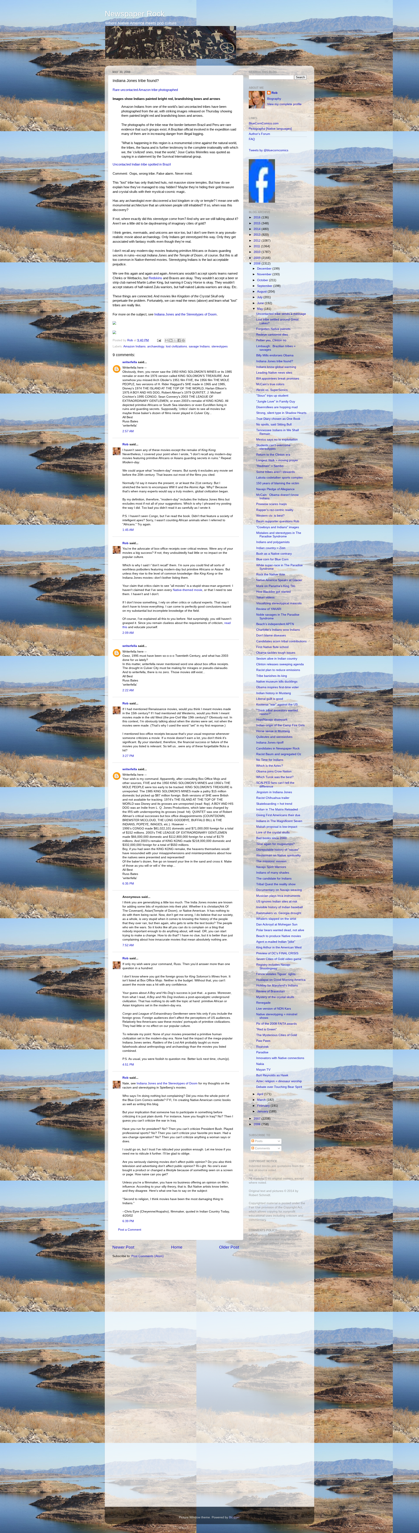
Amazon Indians (134, 346)
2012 (257, 240)
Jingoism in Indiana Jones (274, 792)
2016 (257, 217)
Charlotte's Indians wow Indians (278, 629)
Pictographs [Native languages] (270, 128)
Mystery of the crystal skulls (275, 997)
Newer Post (123, 1247)
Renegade (263, 1002)
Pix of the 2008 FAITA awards (276, 1023)
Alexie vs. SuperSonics (272, 390)
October (263, 280)
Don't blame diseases (271, 635)
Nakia (260, 1064)
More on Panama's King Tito (275, 586)
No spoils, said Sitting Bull (274, 424)
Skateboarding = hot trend (274, 803)
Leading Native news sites (274, 372)
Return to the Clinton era (273, 454)
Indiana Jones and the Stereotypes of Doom (185, 314)
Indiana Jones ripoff (269, 742)
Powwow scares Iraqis (271, 504)
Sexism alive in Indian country (276, 658)
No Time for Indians (269, 759)
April (260, 1094)
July (260, 297)
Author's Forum (259, 134)
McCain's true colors (270, 384)
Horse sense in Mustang (273, 731)
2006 (257, 1124)
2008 (257, 263)
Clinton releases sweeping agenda (280, 664)
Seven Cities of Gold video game (278, 959)
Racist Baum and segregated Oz (278, 754)
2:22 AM (128, 690)
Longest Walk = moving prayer (277, 460)
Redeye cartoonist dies (272, 334)
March (262, 1099)
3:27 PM (128, 756)
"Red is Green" (266, 1029)
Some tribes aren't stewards (275, 472)
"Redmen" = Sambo (269, 466)
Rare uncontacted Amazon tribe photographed (145, 90)
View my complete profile (284, 104)
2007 (257, 1118)
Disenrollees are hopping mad (277, 407)
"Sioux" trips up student (272, 395)
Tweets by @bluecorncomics (268, 150)
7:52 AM (128, 945)
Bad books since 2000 (271, 838)
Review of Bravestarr (270, 991)
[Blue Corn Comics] (262, 201)
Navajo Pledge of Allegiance (275, 489)
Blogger (234, 1517)
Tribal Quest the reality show (275, 884)
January (263, 1111)
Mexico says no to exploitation (277, 439)
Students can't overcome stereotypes (273, 447)
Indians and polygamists (273, 542)
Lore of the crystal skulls (273, 832)
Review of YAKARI (268, 609)
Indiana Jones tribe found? (274, 361)
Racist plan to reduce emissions (278, 670)
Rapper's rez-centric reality (274, 510)
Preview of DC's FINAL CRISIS (277, 953)
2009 (257, 258)
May (260, 308)
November (264, 274)
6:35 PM (128, 883)
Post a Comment (129, 1229)
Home (176, 1247)
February (264, 1105)
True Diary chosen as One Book (278, 418)
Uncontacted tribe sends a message (281, 313)
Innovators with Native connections (280, 1058)
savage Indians (199, 346)
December (264, 268)
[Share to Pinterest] (183, 340)
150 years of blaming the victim (277, 483)
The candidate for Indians (274, 878)
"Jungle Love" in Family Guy (275, 401)
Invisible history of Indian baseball (279, 907)
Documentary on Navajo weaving (279, 890)
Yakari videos (265, 597)
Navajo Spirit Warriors (271, 867)
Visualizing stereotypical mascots (279, 603)
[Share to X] (175, 340)
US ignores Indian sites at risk (276, 901)
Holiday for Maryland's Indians (277, 985)
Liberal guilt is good (269, 698)
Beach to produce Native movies (278, 936)
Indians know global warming (276, 367)
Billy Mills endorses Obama (275, 355)
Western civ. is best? (270, 515)
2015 (257, 223)
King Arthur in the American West (279, 947)
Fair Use (255, 1207)
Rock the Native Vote (270, 574)
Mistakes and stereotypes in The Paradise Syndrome (278, 534)
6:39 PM (128, 1221)
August (262, 291)
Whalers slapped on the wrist (276, 918)
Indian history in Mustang (273, 693)
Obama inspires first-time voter (277, 687)
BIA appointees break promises (277, 378)
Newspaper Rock (135, 13)
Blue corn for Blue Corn (272, 559)
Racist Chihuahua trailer (272, 798)
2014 (257, 229)
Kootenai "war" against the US (277, 704)
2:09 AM (128, 632)
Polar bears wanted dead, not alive (280, 930)
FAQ (252, 139)
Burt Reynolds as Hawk (272, 1075)
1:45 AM (128, 529)
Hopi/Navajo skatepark (271, 719)
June (261, 303)
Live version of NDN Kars (273, 1008)
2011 (257, 246)
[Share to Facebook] (179, 340)
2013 (257, 234)
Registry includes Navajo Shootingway (273, 966)
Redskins (155, 278)
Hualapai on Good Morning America (281, 979)
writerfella (129, 362)
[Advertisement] (276, 1279)
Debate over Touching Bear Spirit (279, 1087)
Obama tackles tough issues (275, 652)
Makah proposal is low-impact (276, 826)
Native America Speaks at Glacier (279, 580)
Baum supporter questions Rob (277, 521)
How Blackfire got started (273, 591)
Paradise (262, 1052)
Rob (130, 340)
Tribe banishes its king (271, 676)
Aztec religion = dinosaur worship (279, 1081)
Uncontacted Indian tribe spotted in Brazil (142, 164)
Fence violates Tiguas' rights (275, 974)
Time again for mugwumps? (275, 844)
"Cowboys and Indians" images (277, 527)
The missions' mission (271, 861)
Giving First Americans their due (278, 815)
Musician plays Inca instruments (278, 895)
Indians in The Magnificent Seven (279, 821)
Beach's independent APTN (275, 624)
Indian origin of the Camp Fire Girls (280, 725)
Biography (274, 98)
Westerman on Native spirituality (278, 855)
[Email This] (167, 340)
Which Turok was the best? (275, 777)
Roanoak (262, 1046)
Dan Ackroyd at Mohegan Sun (276, 924)
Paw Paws (263, 1040)
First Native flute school (272, 647)
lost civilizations (176, 346)
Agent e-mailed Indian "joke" (275, 941)
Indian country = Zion (270, 548)
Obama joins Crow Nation (274, 771)
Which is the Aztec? (269, 765)
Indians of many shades (272, 872)
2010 (257, 252)
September (265, 285)
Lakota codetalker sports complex (279, 477)
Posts (258, 1141)
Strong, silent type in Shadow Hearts (281, 413)
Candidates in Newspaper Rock (278, 748)
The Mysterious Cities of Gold (276, 1035)
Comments (262, 1148)
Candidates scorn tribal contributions (281, 641)
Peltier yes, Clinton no (271, 340)
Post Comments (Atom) (147, 1256)
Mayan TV (263, 1069)
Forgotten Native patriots (273, 329)
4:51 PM (128, 1064)
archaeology (155, 346)
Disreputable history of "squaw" (277, 849)
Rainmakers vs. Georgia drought (278, 913)
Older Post (229, 1247)
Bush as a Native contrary (274, 553)
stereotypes (219, 346)
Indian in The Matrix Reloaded (277, 809)
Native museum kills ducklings (276, 681)
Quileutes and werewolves (274, 737)
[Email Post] (159, 340)
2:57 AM (128, 431)
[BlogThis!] (171, 340)
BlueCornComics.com (264, 123)
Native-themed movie (187, 590)
